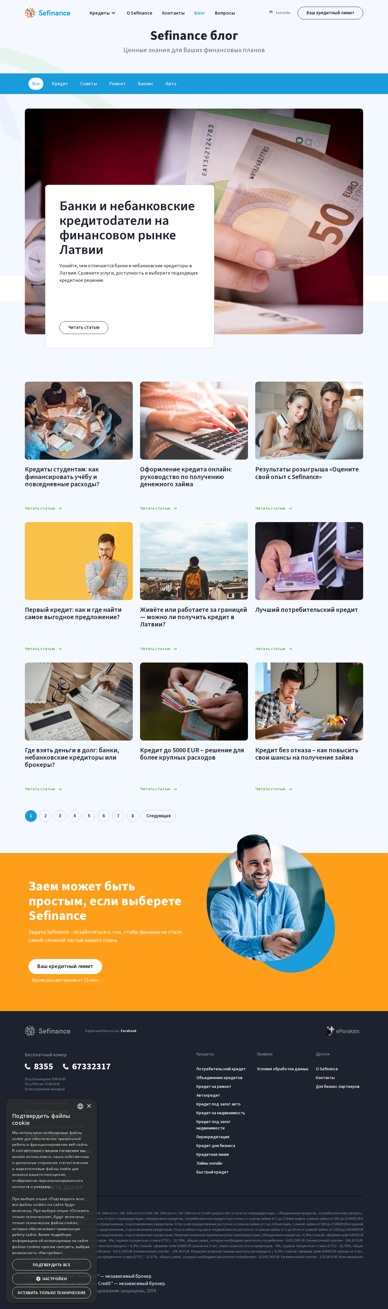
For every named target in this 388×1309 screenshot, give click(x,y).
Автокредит (208, 1095)
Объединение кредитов (219, 1078)
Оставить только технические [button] (52, 1292)
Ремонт (117, 83)
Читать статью (83, 327)
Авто (171, 83)
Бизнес (145, 83)
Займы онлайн (209, 1163)
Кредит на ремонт (213, 1087)
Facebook (128, 1031)
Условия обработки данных (283, 1069)
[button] (103, 13)
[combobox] (80, 1106)
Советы (88, 83)
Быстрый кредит (212, 1172)
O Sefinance (139, 13)
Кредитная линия (212, 1155)
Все (36, 83)
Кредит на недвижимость (220, 1113)
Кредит (60, 83)
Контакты (173, 13)
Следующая (158, 816)
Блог (199, 13)
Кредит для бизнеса (215, 1146)
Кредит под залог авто (218, 1104)
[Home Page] (47, 13)
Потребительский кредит (221, 1069)
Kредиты (205, 1054)
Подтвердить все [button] (51, 1264)
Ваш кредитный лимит (330, 13)
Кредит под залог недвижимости (213, 1125)
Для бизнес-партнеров (338, 1087)
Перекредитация (212, 1137)
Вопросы (225, 13)
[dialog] (51, 1201)
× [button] (88, 1106)
